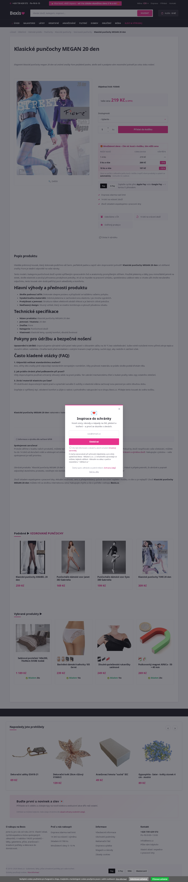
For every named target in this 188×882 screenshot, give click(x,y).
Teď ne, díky (94, 472)
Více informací (121, 879)
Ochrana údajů (110, 468)
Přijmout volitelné (159, 879)
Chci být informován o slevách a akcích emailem (92, 449)
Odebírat (94, 441)
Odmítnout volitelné (138, 879)
